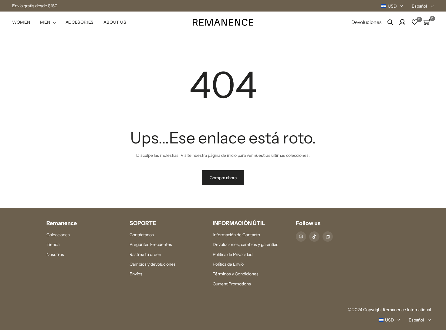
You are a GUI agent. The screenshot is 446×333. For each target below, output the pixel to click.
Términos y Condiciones (235, 274)
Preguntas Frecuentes (151, 244)
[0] (415, 22)
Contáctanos (142, 234)
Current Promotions (232, 284)
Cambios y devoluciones (153, 264)
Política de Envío (228, 264)
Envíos (136, 274)
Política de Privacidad (232, 254)
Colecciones (58, 234)
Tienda (52, 244)
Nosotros (55, 254)
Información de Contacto (236, 234)
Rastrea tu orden (145, 254)
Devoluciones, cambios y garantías (245, 244)
